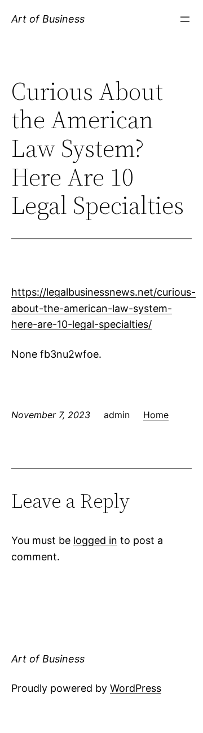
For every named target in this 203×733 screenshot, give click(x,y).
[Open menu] (185, 19)
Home (156, 414)
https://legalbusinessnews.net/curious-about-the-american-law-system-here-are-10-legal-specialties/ (103, 308)
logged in (95, 540)
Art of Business (48, 19)
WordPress (135, 688)
